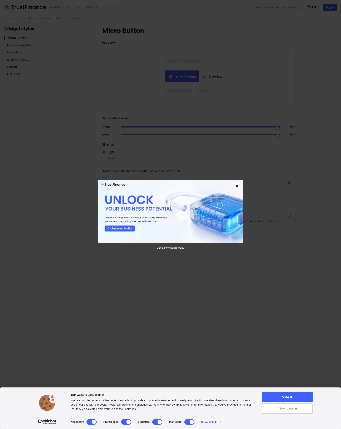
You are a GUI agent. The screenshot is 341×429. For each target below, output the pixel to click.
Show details (209, 421)
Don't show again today (170, 247)
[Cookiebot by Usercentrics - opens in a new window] (47, 422)
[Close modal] (236, 186)
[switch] (126, 422)
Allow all (287, 396)
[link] (170, 211)
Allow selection (287, 408)
